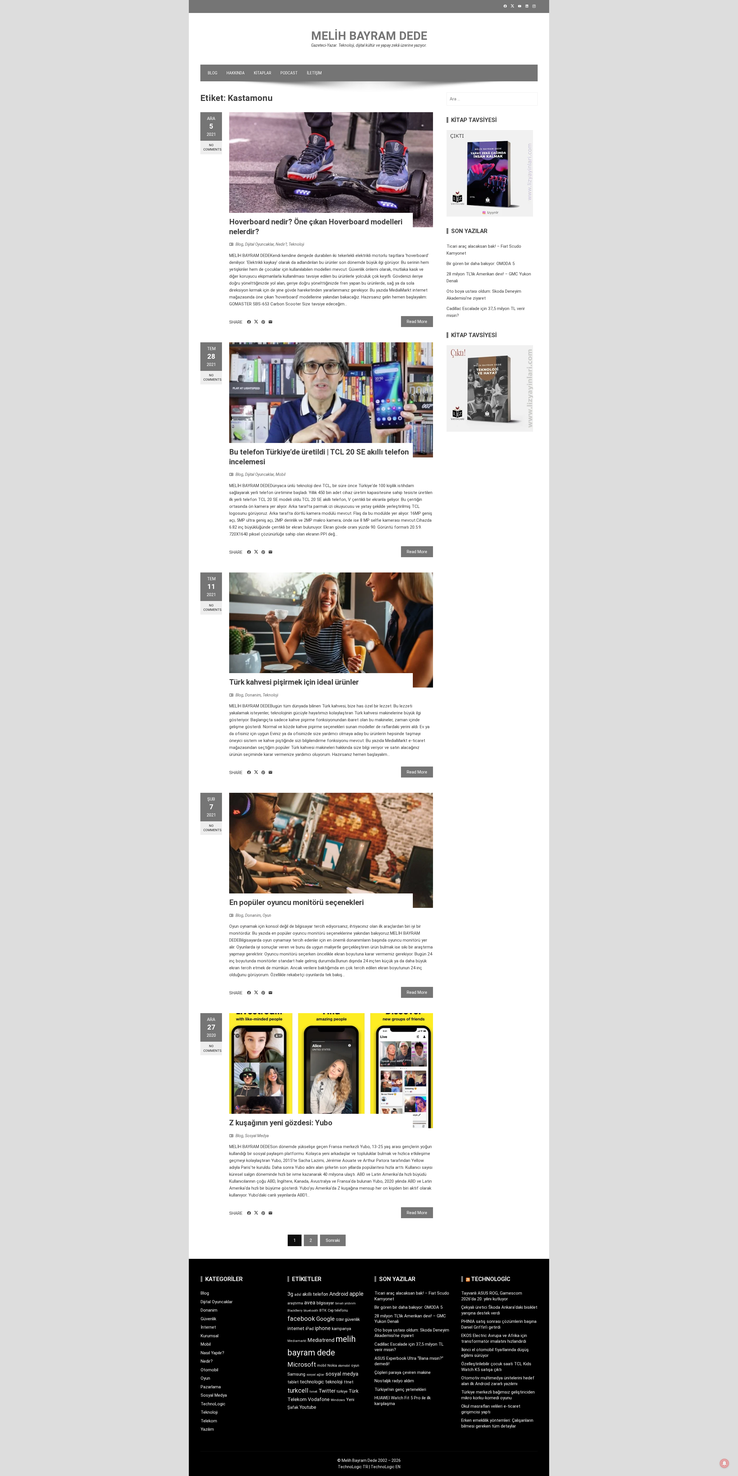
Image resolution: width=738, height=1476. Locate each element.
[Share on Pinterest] (263, 322)
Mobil (280, 474)
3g (290, 1294)
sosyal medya (341, 1374)
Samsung (296, 1374)
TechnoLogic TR (353, 1466)
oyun (355, 1365)
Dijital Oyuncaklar (259, 244)
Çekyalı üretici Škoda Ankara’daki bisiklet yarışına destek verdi (499, 1310)
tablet (293, 1382)
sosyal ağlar (315, 1375)
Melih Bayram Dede (369, 36)
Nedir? (281, 244)
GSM (340, 1319)
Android (338, 1294)
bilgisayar (325, 1303)
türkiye (342, 1391)
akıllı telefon (315, 1294)
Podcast (289, 73)
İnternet (208, 1327)
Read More (417, 321)
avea (309, 1303)
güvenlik (352, 1319)
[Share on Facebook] (249, 322)
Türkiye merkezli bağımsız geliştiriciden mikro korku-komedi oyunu (498, 1394)
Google (325, 1318)
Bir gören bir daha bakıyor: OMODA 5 (481, 263)
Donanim (253, 695)
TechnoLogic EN (385, 1466)
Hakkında (236, 73)
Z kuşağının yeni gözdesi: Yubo (280, 1122)
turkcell (297, 1390)
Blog (212, 73)
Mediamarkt (296, 1341)
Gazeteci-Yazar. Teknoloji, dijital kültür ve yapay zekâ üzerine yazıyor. (369, 45)
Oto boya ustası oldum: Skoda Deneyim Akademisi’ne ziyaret (411, 1332)
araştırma (295, 1303)
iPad (310, 1328)
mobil (321, 1366)
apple (356, 1293)
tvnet (313, 1391)
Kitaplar (262, 73)
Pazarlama (211, 1386)
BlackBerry (294, 1310)
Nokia (332, 1365)
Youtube (308, 1407)
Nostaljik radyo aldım (394, 1380)
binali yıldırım (345, 1303)
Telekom (209, 1421)
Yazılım (207, 1429)
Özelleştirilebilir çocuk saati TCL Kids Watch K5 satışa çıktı (496, 1366)
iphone (323, 1328)
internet (295, 1328)
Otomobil (209, 1369)
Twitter (327, 1391)
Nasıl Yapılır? (212, 1352)
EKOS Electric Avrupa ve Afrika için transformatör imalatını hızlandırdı (494, 1338)
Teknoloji (296, 244)
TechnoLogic (213, 1403)
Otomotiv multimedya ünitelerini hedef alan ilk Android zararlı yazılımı (497, 1380)
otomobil (344, 1366)
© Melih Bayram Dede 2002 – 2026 (369, 1460)
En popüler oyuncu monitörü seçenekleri (296, 902)
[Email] (270, 322)
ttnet (348, 1382)
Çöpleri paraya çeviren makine (402, 1372)
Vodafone (319, 1399)
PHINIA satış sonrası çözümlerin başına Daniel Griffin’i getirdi (498, 1324)
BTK (323, 1310)
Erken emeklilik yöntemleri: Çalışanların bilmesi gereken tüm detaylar (497, 1423)
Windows (338, 1400)
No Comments (212, 147)
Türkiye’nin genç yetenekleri (400, 1389)
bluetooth (311, 1310)
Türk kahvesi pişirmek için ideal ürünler (294, 682)
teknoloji (333, 1382)
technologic (312, 1382)
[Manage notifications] (724, 1463)
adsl (297, 1295)
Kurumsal (210, 1335)
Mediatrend (321, 1340)
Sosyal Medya (257, 1135)
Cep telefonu (338, 1310)
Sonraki (333, 1240)
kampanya (341, 1328)
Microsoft (301, 1364)
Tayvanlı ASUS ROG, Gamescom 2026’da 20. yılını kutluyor (491, 1296)
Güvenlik (208, 1318)
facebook (301, 1318)
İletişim (314, 73)
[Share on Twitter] (256, 322)
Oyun (267, 915)
